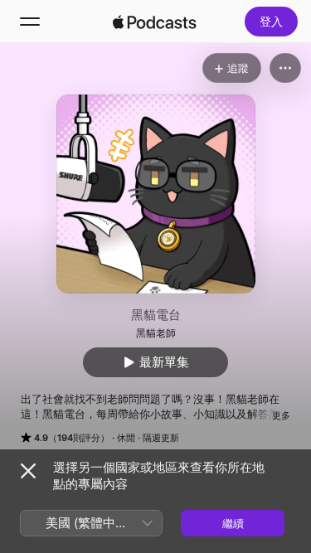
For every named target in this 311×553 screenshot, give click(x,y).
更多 (281, 415)
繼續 (233, 523)
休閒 (126, 438)
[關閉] (28, 470)
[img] (155, 21)
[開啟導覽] (30, 21)
